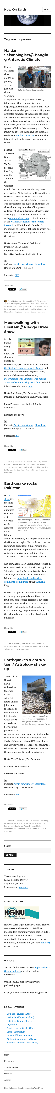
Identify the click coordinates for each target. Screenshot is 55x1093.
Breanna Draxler (11, 464)
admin (11, 821)
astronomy (8, 823)
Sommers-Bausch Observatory (22, 1042)
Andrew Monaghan (19, 218)
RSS (17, 275)
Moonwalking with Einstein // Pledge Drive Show (26, 327)
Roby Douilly (30, 309)
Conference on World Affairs (21, 1028)
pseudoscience (16, 826)
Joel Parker (40, 464)
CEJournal (40, 582)
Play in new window (23, 264)
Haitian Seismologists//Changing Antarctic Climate (26, 55)
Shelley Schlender (15, 462)
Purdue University (25, 135)
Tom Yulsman (31, 829)
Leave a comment (38, 312)
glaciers (26, 306)
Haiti (32, 306)
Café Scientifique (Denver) (20, 1021)
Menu (46, 9)
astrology (45, 821)
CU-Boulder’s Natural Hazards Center (23, 368)
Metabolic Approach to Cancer (22, 1039)
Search (7, 846)
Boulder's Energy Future (19, 1014)
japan (32, 464)
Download (40, 264)
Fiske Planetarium (16, 1031)
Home (7, 1055)
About (7, 1080)
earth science (19, 823)
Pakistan (28, 646)
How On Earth (15, 9)
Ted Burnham (19, 470)
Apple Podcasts (42, 967)
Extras (39, 644)
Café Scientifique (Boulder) (20, 1017)
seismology (41, 309)
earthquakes (16, 306)
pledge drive (35, 467)
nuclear (26, 467)
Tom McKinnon (14, 301)
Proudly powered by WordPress (30, 1088)
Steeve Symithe (10, 312)
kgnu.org (23, 887)
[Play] (27, 261)
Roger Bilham (39, 646)
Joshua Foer (9, 467)
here (30, 386)
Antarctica (25, 304)
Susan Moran (23, 312)
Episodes (42, 301)
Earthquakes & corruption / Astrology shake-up (25, 664)
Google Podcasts (12, 971)
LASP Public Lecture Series (20, 1035)
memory (18, 467)
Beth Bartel (35, 304)
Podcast (8, 1073)
